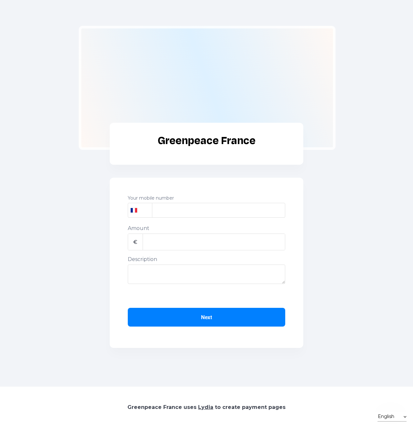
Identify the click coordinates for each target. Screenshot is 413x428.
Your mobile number (151, 198)
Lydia (205, 407)
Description (142, 259)
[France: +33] (140, 210)
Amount (138, 228)
